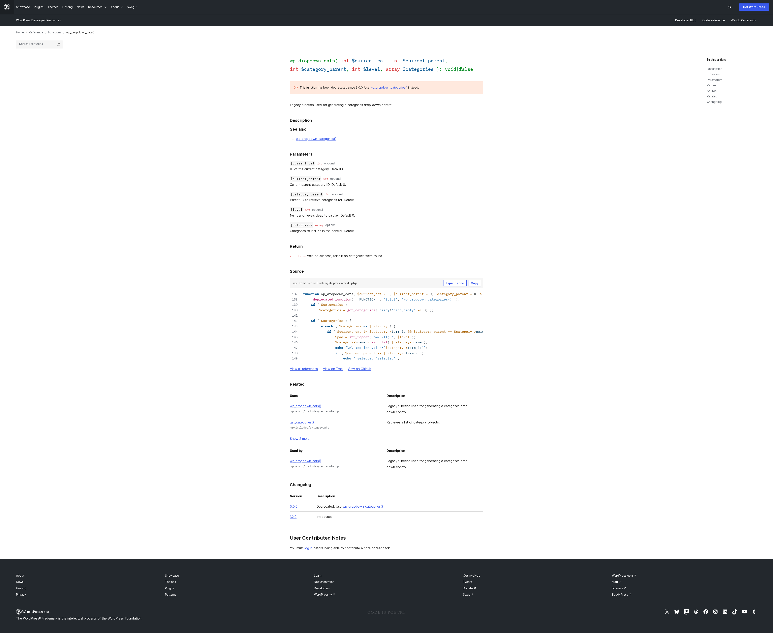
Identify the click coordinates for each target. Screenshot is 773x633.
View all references (304, 369)
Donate (469, 588)
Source (712, 91)
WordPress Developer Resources (38, 20)
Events (467, 581)
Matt (616, 581)
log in (308, 548)
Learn (317, 575)
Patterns (170, 594)
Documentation (324, 581)
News (20, 581)
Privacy (21, 594)
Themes (170, 581)
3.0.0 (294, 506)
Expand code (455, 283)
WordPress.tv (324, 594)
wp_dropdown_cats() (305, 406)
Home (20, 32)
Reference (36, 32)
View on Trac (333, 369)
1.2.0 (293, 517)
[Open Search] (729, 7)
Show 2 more (300, 439)
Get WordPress (754, 7)
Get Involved (471, 575)
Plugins (170, 588)
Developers (322, 588)
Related (712, 96)
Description (714, 68)
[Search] (59, 44)
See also (715, 74)
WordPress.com (624, 575)
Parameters (714, 80)
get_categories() (302, 422)
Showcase (172, 575)
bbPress (619, 588)
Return (711, 85)
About (20, 575)
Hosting (21, 588)
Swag (468, 594)
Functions (54, 32)
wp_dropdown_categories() (388, 87)
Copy (474, 283)
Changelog (714, 101)
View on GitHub (359, 369)
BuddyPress (621, 594)
